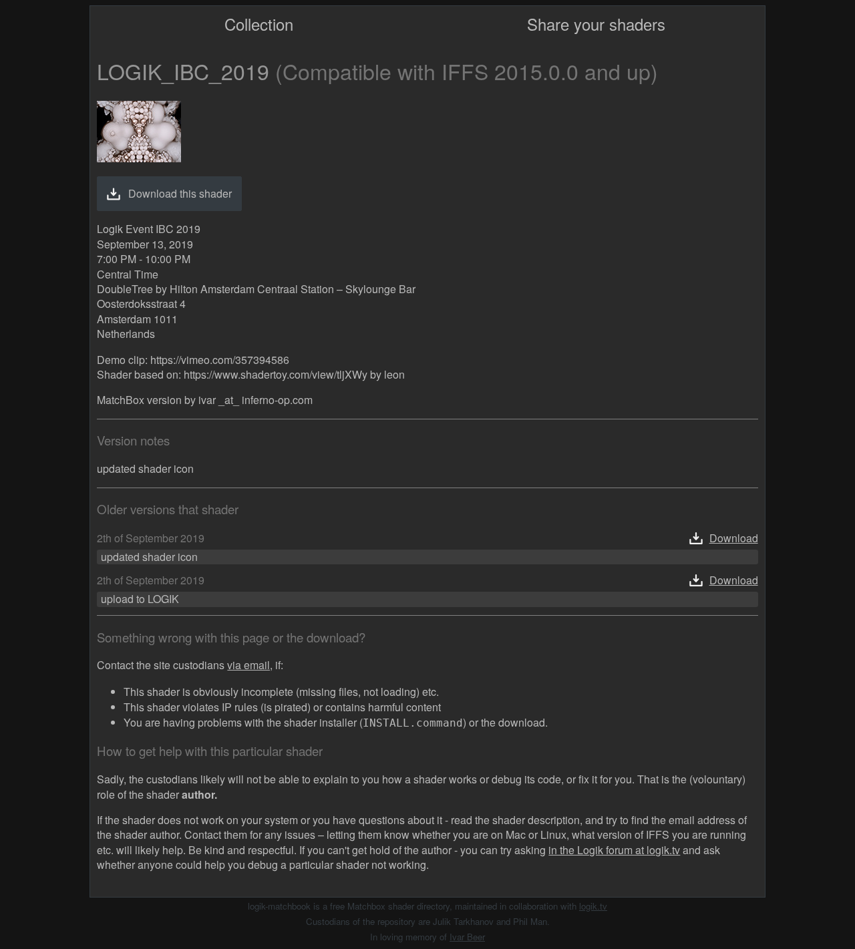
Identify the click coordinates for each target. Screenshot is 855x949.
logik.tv (593, 906)
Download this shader (180, 193)
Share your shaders (596, 23)
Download (733, 538)
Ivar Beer (467, 936)
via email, (250, 665)
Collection (258, 23)
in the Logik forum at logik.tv (614, 850)
